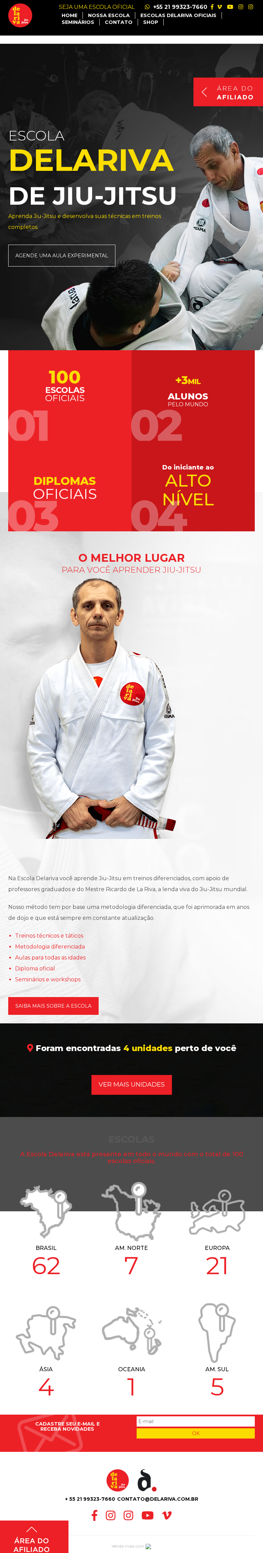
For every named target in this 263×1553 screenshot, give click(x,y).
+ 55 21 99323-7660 (90, 1499)
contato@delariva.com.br (157, 1499)
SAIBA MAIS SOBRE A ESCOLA (53, 1006)
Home (69, 15)
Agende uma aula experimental (61, 256)
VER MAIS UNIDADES (132, 1084)
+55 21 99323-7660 (179, 7)
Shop (150, 22)
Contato (119, 22)
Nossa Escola (109, 15)
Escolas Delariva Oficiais (178, 15)
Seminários (78, 22)
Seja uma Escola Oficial (97, 7)
